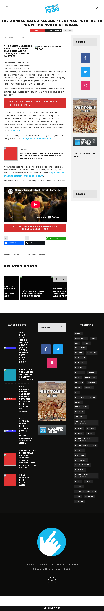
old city (79, 450)
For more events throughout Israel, (35, 227)
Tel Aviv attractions (85, 491)
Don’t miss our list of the (33, 103)
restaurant (81, 460)
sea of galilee (82, 465)
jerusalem (80, 417)
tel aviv (79, 486)
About (44, 564)
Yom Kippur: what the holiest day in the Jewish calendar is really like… (25, 430)
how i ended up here (85, 397)
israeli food (81, 407)
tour (77, 496)
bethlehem (80, 348)
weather (79, 501)
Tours (76, 564)
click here (16, 131)
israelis (79, 412)
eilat (77, 377)
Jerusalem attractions (81, 422)
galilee (88, 387)
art (93, 338)
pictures (79, 455)
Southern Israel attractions (83, 475)
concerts (80, 367)
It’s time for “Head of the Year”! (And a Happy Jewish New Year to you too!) (24, 347)
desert (92, 372)
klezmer (18, 255)
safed (42, 255)
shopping (80, 470)
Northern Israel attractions (83, 439)
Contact (60, 564)
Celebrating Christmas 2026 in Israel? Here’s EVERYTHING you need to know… (42, 155)
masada (90, 428)
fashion (79, 382)
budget (78, 353)
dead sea (79, 372)
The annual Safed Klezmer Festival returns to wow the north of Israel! (25, 399)
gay (77, 392)
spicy (78, 481)
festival (8, 255)
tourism (89, 496)
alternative (81, 338)
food (77, 387)
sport (89, 481)
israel (78, 402)
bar (77, 343)
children (91, 353)
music (90, 433)
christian (80, 358)
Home (31, 564)
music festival (31, 255)
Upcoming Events (54, 30)
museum (79, 433)
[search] (93, 42)
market (78, 428)
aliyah (78, 333)
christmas (80, 362)
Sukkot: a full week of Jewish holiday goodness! (26, 374)
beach (86, 343)
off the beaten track (85, 445)
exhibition (90, 377)
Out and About (37, 30)
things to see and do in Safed (37, 139)
